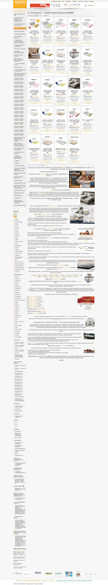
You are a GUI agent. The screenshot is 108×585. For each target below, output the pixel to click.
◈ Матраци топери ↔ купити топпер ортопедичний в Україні (34, 62)
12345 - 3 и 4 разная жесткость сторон (19, 343)
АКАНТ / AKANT (18, 253)
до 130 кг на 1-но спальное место (19, 382)
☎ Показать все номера (74, 6)
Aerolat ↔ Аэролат (33, 300)
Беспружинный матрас (20, 448)
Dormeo (16, 226)
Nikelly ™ (17, 304)
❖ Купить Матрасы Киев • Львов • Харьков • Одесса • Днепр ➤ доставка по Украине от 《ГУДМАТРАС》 (19, 553)
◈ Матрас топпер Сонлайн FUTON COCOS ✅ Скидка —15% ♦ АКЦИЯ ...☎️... (74, 150)
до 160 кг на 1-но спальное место (19, 388)
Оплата (51, 580)
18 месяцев (17, 409)
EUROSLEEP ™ (18, 286)
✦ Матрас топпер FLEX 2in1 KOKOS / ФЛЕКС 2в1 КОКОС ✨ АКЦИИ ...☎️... (47, 61)
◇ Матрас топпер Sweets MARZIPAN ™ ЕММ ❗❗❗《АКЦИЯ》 (87, 32)
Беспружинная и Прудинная (18, 443)
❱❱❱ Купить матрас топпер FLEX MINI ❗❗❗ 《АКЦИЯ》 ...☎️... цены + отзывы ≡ (60, 92)
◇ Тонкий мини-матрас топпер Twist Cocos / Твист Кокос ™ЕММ (34, 32)
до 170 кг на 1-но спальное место (19, 391)
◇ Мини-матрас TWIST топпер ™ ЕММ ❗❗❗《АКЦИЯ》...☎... (47, 32)
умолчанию (37, 15)
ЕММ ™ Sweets (18, 329)
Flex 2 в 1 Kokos (32, 303)
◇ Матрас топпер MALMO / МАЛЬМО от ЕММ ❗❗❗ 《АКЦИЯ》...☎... (88, 62)
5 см (16, 422)
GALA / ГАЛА (37, 313)
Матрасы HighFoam (19, 265)
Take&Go (17, 249)
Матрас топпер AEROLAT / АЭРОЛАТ (61, 120)
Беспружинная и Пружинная (18, 446)
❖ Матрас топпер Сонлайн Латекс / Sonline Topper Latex (34, 121)
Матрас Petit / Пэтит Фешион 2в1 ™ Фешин (61, 149)
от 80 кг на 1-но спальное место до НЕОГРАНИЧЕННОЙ (19, 399)
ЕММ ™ (16, 327)
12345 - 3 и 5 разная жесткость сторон (19, 346)
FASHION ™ (17, 290)
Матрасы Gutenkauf (19, 263)
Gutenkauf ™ (17, 294)
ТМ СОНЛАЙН (18, 337)
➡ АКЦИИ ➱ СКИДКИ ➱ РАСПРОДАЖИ (20, 499)
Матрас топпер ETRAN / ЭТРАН (87, 120)
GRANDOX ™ (17, 292)
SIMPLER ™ (17, 309)
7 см (16, 426)
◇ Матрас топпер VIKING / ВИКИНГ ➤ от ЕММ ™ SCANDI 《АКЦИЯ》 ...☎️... (74, 32)
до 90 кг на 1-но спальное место (18, 394)
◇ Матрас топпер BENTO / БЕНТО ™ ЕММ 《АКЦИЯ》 (87, 92)
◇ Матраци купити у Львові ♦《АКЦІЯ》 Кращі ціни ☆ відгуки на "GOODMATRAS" (74, 62)
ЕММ (16, 260)
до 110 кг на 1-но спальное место (19, 377)
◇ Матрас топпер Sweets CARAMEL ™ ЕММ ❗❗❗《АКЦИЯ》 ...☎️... (60, 32)
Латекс (16, 453)
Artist (16, 218)
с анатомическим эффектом (19, 416)
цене (41, 15)
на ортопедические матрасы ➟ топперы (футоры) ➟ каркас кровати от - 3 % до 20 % (20, 481)
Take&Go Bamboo (19, 251)
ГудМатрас (17, 255)
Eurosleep (17, 228)
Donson (16, 224)
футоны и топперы (45, 214)
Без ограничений (19, 371)
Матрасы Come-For (19, 262)
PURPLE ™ (17, 306)
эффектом (34, 289)
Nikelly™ (16, 239)
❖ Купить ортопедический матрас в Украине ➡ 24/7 (19, 557)
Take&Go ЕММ (18, 315)
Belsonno (17, 220)
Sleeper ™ (17, 311)
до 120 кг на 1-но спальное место (19, 379)
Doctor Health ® (18, 222)
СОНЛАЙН (17, 333)
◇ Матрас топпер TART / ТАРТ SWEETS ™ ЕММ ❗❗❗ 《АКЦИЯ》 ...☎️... (74, 121)
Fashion (16, 229)
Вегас (16, 319)
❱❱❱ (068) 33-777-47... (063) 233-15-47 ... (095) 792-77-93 (20, 489)
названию (46, 15)
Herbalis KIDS (18, 296)
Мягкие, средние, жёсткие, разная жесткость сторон (19, 356)
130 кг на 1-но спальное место (20, 366)
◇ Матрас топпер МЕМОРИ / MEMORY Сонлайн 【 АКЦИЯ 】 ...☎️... (47, 150)
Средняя (17, 359)
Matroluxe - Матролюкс (20, 300)
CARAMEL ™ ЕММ (36, 309)
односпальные (18, 437)
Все (16, 216)
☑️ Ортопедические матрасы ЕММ (17, 564)
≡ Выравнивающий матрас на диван (19, 561)
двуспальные (18, 431)
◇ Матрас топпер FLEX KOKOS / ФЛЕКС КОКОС (47, 120)
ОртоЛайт (17, 331)
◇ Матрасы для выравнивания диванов (74, 92)
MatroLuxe (17, 235)
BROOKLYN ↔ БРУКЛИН (34, 308)
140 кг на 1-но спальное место (20, 369)
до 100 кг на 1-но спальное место (19, 374)
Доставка (45, 580)
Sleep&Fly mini (18, 245)
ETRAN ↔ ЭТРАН (32, 304)
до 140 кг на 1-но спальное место (19, 385)
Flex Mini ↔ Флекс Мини (34, 301)
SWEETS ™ (17, 247)
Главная (29, 10)
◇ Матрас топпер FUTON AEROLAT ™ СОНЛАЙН (61, 61)
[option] (18, 573)
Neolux (16, 237)
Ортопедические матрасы (31, 580)
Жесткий (17, 353)
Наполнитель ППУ (19, 455)
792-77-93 (74, 4)
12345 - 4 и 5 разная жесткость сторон (19, 350)
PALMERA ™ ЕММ (19, 241)
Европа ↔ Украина (19, 321)
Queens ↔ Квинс (32, 299)
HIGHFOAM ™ (18, 298)
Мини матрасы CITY (19, 269)
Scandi (16, 243)
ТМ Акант (17, 335)
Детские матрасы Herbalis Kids (19, 257)
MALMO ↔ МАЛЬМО (33, 305)
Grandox (17, 233)
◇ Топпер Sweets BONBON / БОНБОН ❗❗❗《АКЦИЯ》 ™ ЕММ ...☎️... (34, 92)
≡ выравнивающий (41, 193)
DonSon (16, 282)
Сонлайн (17, 271)
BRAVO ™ (17, 276)
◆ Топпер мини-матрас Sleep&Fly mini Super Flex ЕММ (34, 150)
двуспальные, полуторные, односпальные (18, 434)
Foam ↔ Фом (32, 306)
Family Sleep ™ (18, 288)
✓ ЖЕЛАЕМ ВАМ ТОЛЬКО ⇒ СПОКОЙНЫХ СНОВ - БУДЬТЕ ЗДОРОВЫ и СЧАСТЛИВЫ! (73, 580)
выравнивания (58, 265)
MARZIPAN (43, 311)
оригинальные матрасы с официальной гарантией (20, 464)
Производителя (18, 410)
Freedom (17, 231)
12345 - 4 (17, 348)
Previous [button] (13, 574)
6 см (16, 424)
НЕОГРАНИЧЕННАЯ (19, 396)
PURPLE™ (17, 308)
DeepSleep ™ (18, 280)
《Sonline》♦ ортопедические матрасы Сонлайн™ (19, 567)
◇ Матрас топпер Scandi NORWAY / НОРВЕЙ (47, 92)
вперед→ (43, 165)
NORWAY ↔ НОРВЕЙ (33, 298)
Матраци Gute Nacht (19, 267)
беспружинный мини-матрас (20, 451)
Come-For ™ (17, 278)
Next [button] (95, 574)
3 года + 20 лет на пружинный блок (19, 406)
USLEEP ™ (17, 317)
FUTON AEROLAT (32, 296)
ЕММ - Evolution (18, 325)
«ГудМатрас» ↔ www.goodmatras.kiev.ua (20, 472)
